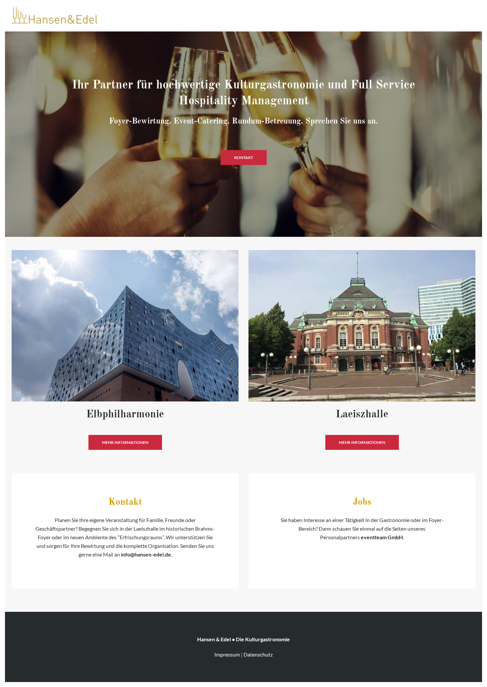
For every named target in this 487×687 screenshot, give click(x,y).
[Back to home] (55, 15)
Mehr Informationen (125, 442)
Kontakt (243, 157)
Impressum (227, 654)
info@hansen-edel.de (146, 554)
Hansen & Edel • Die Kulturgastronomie (243, 639)
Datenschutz (258, 654)
